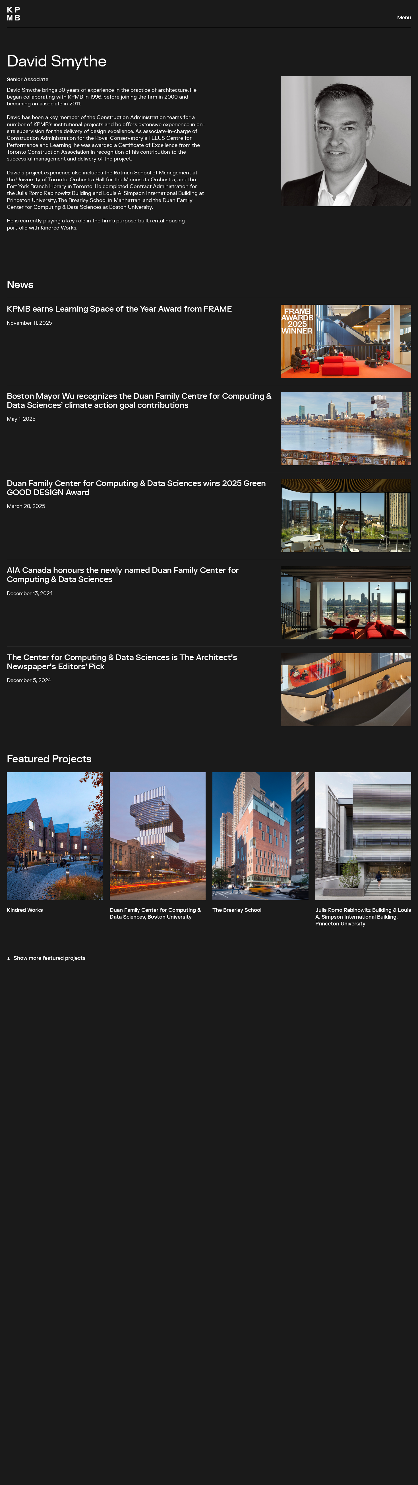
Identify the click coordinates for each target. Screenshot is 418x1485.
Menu (404, 17)
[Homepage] (13, 13)
